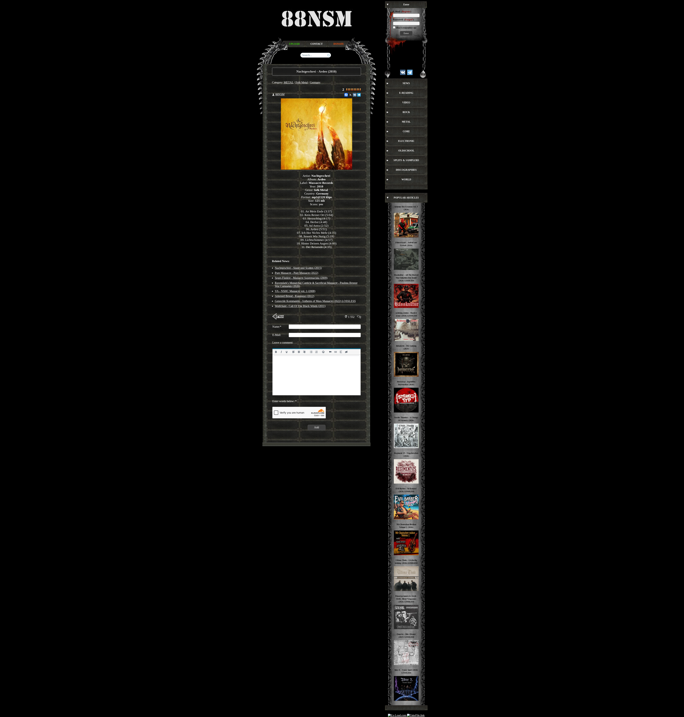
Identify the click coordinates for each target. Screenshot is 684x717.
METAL (288, 82)
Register (406, 11)
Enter (406, 33)
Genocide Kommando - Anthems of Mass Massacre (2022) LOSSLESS (315, 301)
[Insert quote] (330, 351)
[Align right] (304, 351)
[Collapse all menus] (423, 74)
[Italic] (281, 351)
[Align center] (298, 351)
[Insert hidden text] (346, 351)
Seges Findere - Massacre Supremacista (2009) (301, 277)
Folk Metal (302, 82)
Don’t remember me (406, 27)
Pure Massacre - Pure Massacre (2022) (296, 272)
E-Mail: (397, 11)
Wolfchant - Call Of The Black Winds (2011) (300, 306)
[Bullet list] (311, 351)
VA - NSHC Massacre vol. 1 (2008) (295, 291)
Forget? (409, 19)
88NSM (279, 94)
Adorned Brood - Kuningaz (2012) (294, 296)
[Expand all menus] (387, 74)
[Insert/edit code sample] (335, 351)
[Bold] (276, 351)
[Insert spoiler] (341, 351)
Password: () (403, 19)
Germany (315, 82)
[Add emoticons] (323, 351)
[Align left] (293, 351)
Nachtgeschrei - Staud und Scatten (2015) (298, 267)
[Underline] (286, 351)
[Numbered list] (316, 351)
